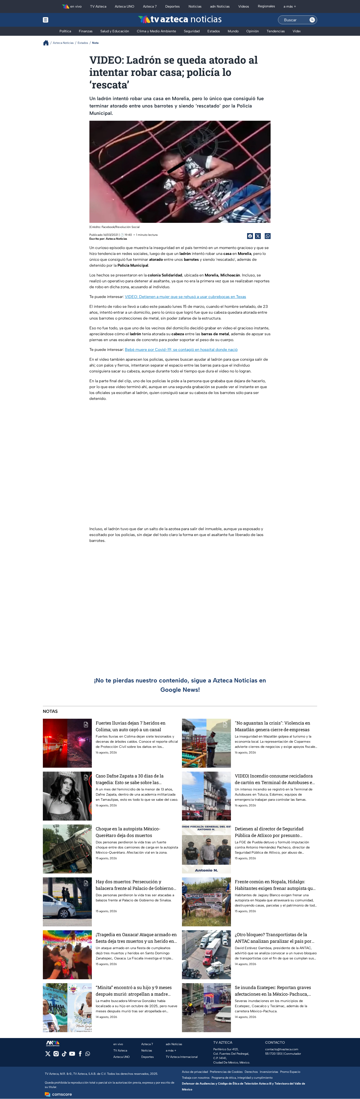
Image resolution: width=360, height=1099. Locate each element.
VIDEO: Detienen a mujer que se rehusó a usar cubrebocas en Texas (185, 296)
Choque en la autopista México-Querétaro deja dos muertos (128, 832)
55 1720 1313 (273, 1053)
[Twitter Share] (258, 236)
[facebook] (80, 1055)
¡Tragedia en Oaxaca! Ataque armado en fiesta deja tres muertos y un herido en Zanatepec (136, 938)
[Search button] (312, 20)
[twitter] (48, 1055)
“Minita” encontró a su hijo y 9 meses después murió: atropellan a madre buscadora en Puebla (134, 990)
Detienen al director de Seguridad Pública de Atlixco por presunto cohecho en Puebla (269, 832)
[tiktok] (64, 1055)
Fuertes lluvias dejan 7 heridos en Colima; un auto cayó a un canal (131, 726)
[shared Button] (268, 236)
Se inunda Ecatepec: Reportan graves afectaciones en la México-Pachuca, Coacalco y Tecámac (273, 990)
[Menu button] (62, 20)
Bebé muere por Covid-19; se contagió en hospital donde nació (181, 349)
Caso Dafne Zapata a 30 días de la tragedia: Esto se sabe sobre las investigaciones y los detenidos (130, 779)
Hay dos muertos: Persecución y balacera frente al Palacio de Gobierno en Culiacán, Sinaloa (134, 885)
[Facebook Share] (250, 236)
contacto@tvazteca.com (281, 1049)
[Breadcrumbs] (48, 43)
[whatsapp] (87, 1054)
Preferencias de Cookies (226, 1072)
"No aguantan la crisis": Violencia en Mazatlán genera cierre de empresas (272, 726)
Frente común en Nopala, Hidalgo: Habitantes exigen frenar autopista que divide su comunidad (275, 885)
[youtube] (72, 1055)
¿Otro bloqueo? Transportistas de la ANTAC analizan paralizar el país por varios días (273, 938)
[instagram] (56, 1055)
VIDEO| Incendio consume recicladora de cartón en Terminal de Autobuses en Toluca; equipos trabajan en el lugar (275, 779)
